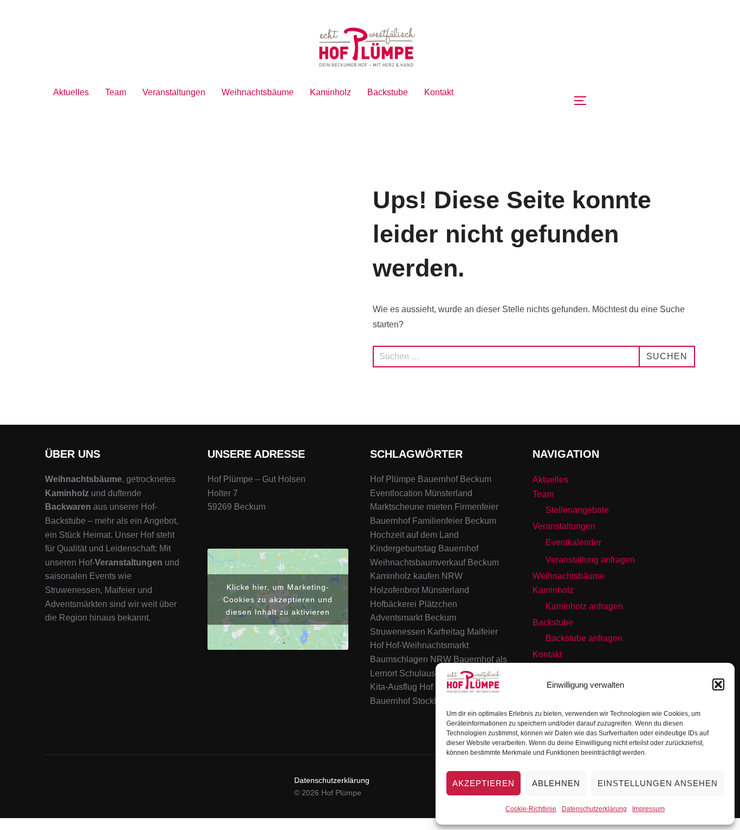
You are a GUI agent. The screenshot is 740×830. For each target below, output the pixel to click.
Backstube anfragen (584, 638)
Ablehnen (556, 783)
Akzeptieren (483, 783)
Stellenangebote (577, 510)
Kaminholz (330, 92)
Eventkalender (573, 542)
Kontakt (438, 92)
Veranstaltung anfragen (590, 559)
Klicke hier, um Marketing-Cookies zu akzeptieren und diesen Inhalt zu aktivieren (278, 599)
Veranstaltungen (173, 92)
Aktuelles (71, 92)
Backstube (387, 92)
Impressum (648, 809)
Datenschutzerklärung (594, 809)
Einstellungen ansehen (658, 783)
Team (115, 92)
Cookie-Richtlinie (530, 809)
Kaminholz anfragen (584, 606)
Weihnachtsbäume (258, 92)
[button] (718, 684)
